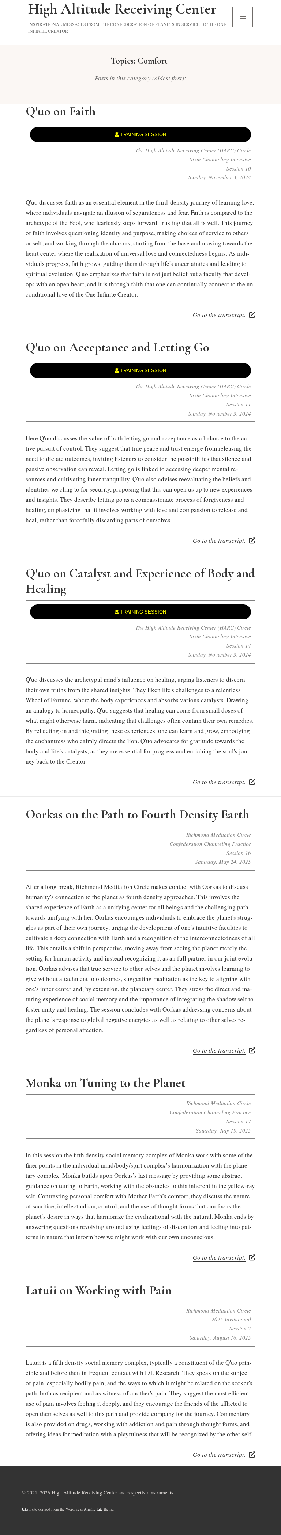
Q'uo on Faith (61, 111)
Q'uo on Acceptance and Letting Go (117, 347)
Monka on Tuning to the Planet (106, 1083)
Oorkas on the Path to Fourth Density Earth (138, 814)
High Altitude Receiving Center (122, 9)
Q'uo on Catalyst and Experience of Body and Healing (140, 581)
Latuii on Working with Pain (99, 1290)
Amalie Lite (93, 1509)
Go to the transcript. (219, 314)
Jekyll (26, 1509)
